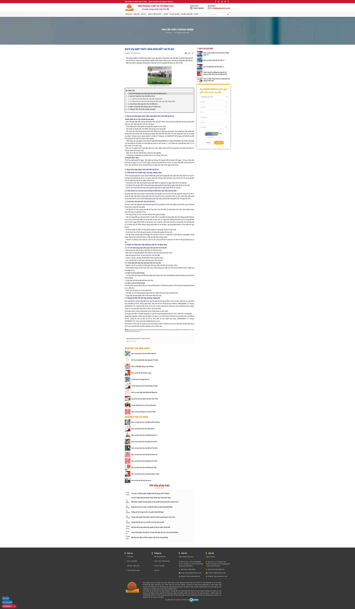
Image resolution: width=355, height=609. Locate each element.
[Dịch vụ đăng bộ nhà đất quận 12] (199, 67)
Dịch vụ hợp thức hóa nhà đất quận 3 (142, 429)
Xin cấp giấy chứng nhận (181, 32)
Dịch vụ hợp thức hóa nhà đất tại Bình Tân (144, 454)
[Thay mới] (220, 133)
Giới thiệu (130, 556)
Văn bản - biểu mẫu (133, 566)
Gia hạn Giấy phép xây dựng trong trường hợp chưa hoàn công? (151, 497)
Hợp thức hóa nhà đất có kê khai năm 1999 (144, 399)
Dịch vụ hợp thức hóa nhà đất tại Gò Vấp (143, 467)
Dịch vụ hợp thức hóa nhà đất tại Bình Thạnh (145, 474)
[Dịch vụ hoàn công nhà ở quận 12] (199, 60)
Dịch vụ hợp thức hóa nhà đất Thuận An (143, 353)
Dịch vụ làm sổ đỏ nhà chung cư (141, 480)
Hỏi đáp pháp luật (159, 556)
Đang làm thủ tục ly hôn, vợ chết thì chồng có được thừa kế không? (152, 507)
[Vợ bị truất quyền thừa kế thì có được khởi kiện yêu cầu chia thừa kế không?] (128, 532)
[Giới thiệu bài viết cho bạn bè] (186, 53)
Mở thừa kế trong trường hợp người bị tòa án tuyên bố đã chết (150, 527)
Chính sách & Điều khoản (162, 561)
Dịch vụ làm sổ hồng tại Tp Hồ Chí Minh (143, 412)
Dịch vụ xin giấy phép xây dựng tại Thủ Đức (144, 360)
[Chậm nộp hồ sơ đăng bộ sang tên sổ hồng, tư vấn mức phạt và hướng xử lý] (199, 73)
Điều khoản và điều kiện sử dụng (136, 1)
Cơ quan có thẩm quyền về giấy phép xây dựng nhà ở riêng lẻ (150, 493)
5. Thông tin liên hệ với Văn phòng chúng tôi (141, 109)
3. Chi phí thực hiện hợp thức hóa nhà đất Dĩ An (143, 104)
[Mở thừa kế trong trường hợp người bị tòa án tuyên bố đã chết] (128, 527)
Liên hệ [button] (196, 14)
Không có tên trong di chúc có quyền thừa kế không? (147, 512)
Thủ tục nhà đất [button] (174, 14)
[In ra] (189, 53)
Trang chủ (128, 14)
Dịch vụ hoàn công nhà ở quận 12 (213, 60)
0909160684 (198, 8)
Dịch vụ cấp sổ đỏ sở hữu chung (141, 373)
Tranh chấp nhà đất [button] (154, 14)
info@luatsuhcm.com (221, 8)
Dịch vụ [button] (143, 14)
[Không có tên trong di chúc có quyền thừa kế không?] (128, 512)
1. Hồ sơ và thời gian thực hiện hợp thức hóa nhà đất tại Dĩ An (147, 93)
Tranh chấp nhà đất (133, 570)
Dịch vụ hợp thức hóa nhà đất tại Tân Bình (144, 448)
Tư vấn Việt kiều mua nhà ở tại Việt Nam (143, 405)
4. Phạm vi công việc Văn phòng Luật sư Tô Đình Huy (144, 106)
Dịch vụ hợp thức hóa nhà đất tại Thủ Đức (144, 461)
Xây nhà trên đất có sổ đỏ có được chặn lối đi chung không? (149, 537)
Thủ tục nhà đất (159, 566)
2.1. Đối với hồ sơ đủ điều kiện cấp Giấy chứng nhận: (146, 99)
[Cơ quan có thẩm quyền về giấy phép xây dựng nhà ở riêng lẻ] (128, 493)
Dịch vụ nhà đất (132, 561)
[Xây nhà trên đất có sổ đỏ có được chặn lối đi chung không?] (128, 537)
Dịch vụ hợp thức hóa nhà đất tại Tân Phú (144, 441)
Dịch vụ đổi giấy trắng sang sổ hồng (142, 366)
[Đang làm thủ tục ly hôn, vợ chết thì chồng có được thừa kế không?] (128, 507)
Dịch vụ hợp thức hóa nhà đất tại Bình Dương (145, 422)
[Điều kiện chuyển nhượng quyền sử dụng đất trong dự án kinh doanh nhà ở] (128, 502)
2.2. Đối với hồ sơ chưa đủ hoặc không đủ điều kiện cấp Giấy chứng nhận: (152, 101)
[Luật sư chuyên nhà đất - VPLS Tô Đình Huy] (129, 7)
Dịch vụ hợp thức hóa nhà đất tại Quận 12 (144, 435)
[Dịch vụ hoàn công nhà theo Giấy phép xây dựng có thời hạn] (199, 79)
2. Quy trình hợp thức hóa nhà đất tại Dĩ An (141, 96)
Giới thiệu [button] (136, 14)
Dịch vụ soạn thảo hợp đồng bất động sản (144, 392)
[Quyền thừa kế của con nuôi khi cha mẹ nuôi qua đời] (128, 522)
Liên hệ (156, 570)
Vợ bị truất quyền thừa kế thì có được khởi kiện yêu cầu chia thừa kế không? (154, 532)
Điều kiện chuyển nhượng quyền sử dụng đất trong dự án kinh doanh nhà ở (154, 502)
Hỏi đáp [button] (165, 14)
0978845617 (7, 606)
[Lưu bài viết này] (193, 53)
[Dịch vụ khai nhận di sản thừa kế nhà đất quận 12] (199, 54)
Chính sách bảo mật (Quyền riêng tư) (160, 1)
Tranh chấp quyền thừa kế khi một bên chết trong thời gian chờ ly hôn (153, 517)
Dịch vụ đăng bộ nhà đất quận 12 (213, 67)
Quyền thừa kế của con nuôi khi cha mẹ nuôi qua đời (147, 522)
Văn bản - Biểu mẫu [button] (187, 14)
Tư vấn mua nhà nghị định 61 (140, 379)
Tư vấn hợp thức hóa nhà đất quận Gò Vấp (144, 386)
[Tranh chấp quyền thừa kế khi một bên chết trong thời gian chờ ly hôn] (128, 517)
